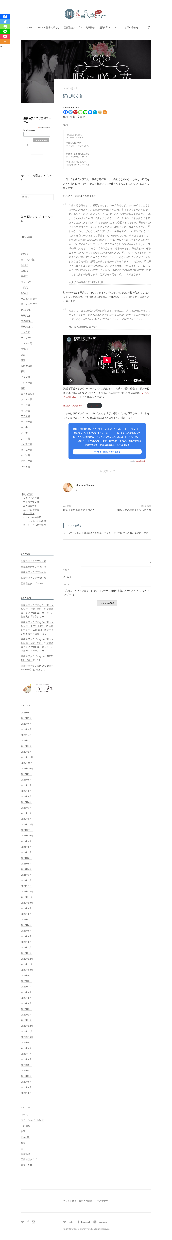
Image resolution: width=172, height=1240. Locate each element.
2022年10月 (27, 970)
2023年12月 (27, 891)
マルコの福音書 (31, 502)
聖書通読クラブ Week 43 (33, 578)
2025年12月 (27, 757)
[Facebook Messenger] (90, 112)
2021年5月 (26, 1065)
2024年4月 (26, 869)
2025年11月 (27, 763)
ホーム (29, 27)
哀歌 (23, 388)
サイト (66, 585)
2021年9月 (26, 1042)
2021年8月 (26, 1048)
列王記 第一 (27, 310)
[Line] (85, 112)
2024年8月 (26, 847)
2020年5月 (26, 1082)
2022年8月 (26, 981)
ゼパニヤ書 (26, 450)
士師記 (24, 287)
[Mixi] (100, 112)
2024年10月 (27, 835)
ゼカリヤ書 (26, 461)
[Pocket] (5, 36)
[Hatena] (95, 112)
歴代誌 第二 (27, 326)
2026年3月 (26, 740)
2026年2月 (26, 746)
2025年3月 (26, 808)
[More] (105, 112)
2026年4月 (26, 735)
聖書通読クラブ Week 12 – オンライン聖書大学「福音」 (37, 613)
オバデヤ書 (26, 421)
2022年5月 (26, 998)
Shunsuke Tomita (85, 485)
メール (67, 577)
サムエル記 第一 (29, 298)
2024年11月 (27, 830)
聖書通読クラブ (72, 27)
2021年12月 (27, 1026)
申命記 (24, 276)
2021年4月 (26, 1070)
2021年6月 (26, 1059)
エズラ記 (25, 332)
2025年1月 (26, 819)
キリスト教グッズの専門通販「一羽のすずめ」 (87, 1201)
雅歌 (23, 371)
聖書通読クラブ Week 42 (33, 583)
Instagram (102, 1222)
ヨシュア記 (26, 282)
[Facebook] (65, 112)
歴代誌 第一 (27, 321)
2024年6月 (26, 858)
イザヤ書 (25, 377)
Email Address (29, 130)
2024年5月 (26, 863)
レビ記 (24, 265)
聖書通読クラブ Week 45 (33, 566)
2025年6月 (26, 791)
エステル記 (26, 343)
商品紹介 (25, 1137)
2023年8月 (26, 914)
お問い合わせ (131, 27)
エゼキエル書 (28, 394)
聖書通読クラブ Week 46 (33, 561)
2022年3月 (26, 1009)
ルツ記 (24, 293)
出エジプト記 (28, 259)
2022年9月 (26, 975)
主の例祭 (25, 1126)
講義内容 (103, 27)
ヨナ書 (24, 427)
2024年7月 (26, 852)
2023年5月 (26, 930)
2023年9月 (26, 908)
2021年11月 (27, 1031)
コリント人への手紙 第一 (36, 521)
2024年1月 (26, 886)
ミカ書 (24, 433)
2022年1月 (26, 1020)
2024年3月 (26, 875)
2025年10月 (27, 768)
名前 (66, 570)
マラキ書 (25, 466)
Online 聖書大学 (140, 461)
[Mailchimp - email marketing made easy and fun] (28, 145)
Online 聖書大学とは (48, 27)
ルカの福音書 (30, 506)
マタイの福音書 (31, 498)
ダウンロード (94, 406)
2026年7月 (26, 718)
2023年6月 (26, 925)
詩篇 (23, 354)
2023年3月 (26, 942)
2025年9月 (26, 774)
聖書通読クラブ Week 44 (33, 572)
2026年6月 (26, 724)
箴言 (23, 360)
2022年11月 (27, 964)
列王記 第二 (27, 315)
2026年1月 (26, 752)
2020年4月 (26, 1087)
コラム (117, 27)
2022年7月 (26, 986)
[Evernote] (80, 112)
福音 (23, 1142)
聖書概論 (25, 1154)
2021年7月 (26, 1054)
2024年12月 (27, 824)
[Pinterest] (75, 112)
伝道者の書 (26, 366)
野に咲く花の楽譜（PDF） (74, 406)
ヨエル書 (25, 410)
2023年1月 (26, 953)
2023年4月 (26, 936)
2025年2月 (26, 813)
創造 (23, 1131)
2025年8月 (26, 779)
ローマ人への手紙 (32, 517)
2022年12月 (27, 959)
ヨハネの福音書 (31, 510)
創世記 (24, 254)
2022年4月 (26, 1003)
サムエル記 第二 (29, 304)
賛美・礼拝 (109, 471)
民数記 (24, 270)
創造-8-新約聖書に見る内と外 (79, 510)
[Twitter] (70, 112)
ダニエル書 (26, 399)
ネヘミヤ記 (26, 338)
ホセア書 (25, 405)
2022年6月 (26, 992)
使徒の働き (29, 513)
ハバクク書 (26, 444)
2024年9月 (26, 841)
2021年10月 (27, 1037)
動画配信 (90, 27)
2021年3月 (26, 1076)
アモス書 (25, 416)
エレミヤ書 (26, 382)
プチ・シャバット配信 (32, 1120)
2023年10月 (27, 903)
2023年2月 (26, 947)
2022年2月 (26, 1014)
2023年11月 (27, 897)
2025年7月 (26, 785)
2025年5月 (26, 796)
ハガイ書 (25, 455)
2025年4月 (26, 802)
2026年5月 (26, 729)
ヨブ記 (24, 349)
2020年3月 (26, 1093)
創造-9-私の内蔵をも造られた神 (134, 510)
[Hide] (1, 47)
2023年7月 (26, 919)
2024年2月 (26, 880)
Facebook (85, 1222)
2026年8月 (26, 712)
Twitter (70, 1222)
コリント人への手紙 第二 (36, 525)
